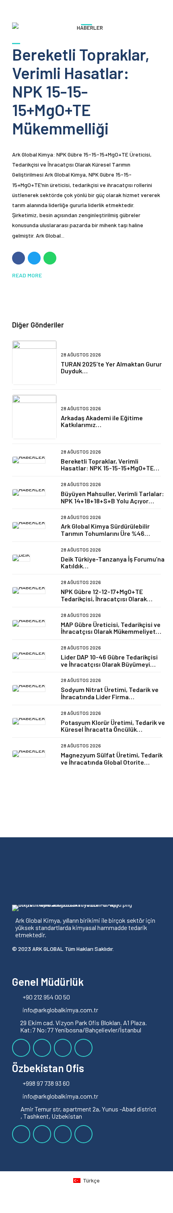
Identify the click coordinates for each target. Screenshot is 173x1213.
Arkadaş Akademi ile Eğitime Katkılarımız (102, 421)
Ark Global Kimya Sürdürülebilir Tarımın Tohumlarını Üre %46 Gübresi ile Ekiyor (105, 533)
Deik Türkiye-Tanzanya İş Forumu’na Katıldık (113, 562)
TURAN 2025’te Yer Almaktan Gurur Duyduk (111, 367)
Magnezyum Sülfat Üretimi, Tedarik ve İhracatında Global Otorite (112, 758)
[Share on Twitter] (34, 258)
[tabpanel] (86, 27)
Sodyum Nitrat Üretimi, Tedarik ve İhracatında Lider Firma (110, 693)
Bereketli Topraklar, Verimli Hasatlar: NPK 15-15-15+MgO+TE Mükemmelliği (81, 91)
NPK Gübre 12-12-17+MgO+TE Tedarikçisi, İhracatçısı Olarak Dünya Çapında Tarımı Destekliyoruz (104, 602)
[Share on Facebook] (18, 258)
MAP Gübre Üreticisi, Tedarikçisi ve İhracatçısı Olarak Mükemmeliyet (111, 628)
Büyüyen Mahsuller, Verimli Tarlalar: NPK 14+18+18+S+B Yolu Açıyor (112, 497)
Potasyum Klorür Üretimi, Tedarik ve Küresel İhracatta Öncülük (113, 725)
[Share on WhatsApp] (49, 258)
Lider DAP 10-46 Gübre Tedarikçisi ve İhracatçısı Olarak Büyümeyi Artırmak (109, 664)
